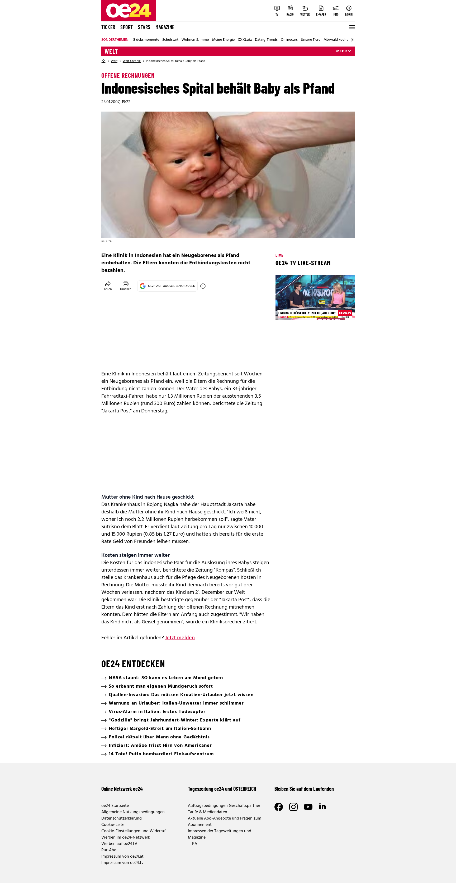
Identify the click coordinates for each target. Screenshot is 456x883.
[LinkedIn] (323, 807)
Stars (144, 27)
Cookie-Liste (112, 824)
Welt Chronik (132, 61)
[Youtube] (308, 807)
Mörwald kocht (336, 40)
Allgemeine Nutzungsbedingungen (133, 812)
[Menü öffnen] (351, 27)
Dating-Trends (266, 40)
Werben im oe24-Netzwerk (125, 837)
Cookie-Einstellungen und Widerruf (133, 831)
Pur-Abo (108, 850)
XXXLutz (245, 40)
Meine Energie (223, 40)
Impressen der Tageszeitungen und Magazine (219, 834)
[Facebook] (278, 807)
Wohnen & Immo (195, 40)
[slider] (301, 311)
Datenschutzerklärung (121, 818)
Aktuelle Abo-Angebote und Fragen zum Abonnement (224, 821)
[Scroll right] (352, 40)
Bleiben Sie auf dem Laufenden (304, 788)
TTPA (192, 843)
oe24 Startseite (115, 805)
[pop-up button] (338, 311)
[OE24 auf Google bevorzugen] (203, 286)
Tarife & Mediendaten (207, 812)
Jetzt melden (180, 638)
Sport (126, 27)
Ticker (108, 27)
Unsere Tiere (310, 40)
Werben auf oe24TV (119, 843)
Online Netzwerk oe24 (122, 788)
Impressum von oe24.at (122, 856)
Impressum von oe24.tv (122, 862)
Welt (111, 51)
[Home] (103, 61)
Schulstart (170, 40)
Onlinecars (289, 40)
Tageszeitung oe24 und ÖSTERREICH (222, 788)
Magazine (164, 27)
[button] (284, 311)
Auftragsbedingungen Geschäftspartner (224, 805)
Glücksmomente (146, 40)
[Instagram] (293, 807)
